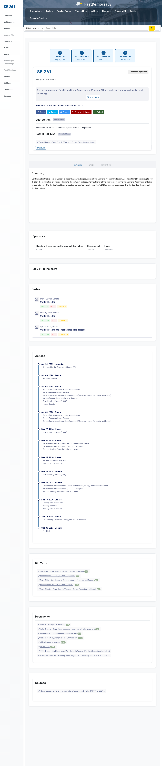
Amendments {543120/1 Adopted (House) (59, 585)
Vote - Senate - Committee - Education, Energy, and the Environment (69, 629)
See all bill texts (64, 134)
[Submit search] (152, 28)
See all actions (59, 119)
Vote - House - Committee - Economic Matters (60, 633)
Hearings (106, 11)
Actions (7, 77)
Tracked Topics (64, 11)
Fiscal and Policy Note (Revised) (54, 624)
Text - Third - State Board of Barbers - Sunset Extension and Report (68, 580)
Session (133, 11)
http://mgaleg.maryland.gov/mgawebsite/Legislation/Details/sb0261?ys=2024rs (72, 691)
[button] (157, 28)
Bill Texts (7, 83)
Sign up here (93, 97)
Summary (78, 165)
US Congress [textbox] (32, 28)
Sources (7, 96)
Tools (48, 11)
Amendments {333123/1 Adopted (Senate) (59, 576)
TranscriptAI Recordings (9, 62)
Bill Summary (9, 22)
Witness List (47, 647)
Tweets (7, 28)
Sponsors (8, 41)
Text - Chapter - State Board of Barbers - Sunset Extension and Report (67, 142)
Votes (6, 54)
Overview (8, 16)
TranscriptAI (120, 11)
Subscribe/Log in (37, 18)
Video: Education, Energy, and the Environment (61, 638)
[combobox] (34, 28)
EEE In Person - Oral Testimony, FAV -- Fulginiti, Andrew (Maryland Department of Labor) (75, 651)
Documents (9, 90)
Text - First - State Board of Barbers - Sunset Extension (63, 571)
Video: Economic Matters (52, 642)
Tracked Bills (81, 11)
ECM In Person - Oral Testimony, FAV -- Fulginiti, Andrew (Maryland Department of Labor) (75, 655)
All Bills (94, 11)
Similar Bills (9, 35)
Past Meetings (10, 70)
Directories (35, 11)
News (6, 48)
